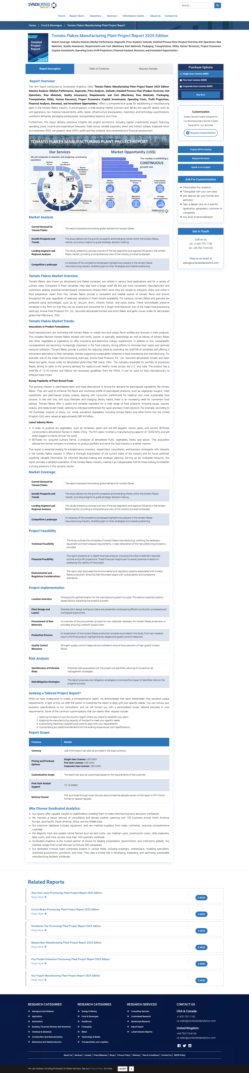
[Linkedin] (189, 1046)
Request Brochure (201, 158)
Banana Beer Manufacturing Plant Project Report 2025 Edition (66, 942)
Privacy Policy (123, 1055)
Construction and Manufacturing (47, 1037)
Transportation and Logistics (94, 1042)
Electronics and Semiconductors (46, 1042)
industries (95, 15)
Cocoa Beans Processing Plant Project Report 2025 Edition (65, 909)
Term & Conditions (150, 1055)
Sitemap (136, 1055)
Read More (37, 897)
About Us (68, 1055)
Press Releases (100, 1055)
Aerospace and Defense (43, 1011)
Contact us (171, 15)
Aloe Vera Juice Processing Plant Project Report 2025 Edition (66, 892)
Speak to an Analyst (200, 167)
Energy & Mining (89, 1011)
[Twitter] (184, 1046)
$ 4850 (201, 897)
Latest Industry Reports (141, 1032)
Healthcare (86, 1021)
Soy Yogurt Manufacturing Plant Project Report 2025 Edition (65, 975)
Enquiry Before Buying (200, 149)
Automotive (37, 1021)
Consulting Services (140, 1011)
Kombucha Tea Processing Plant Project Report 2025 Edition (66, 926)
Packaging (86, 1027)
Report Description (49, 68)
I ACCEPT (123, 1069)
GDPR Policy (179, 1055)
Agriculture (37, 1016)
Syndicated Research (140, 1021)
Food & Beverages (89, 1016)
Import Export (137, 1027)
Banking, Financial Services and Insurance (51, 1027)
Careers (87, 1055)
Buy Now (200, 94)
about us (155, 15)
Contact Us (166, 1055)
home (61, 15)
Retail (84, 1032)
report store (76, 15)
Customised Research (141, 1016)
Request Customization (203, 133)
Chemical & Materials (41, 1032)
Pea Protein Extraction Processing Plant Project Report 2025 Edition (70, 959)
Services (112, 15)
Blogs (112, 1055)
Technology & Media (90, 1037)
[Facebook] (179, 1046)
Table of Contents (99, 68)
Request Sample (148, 68)
